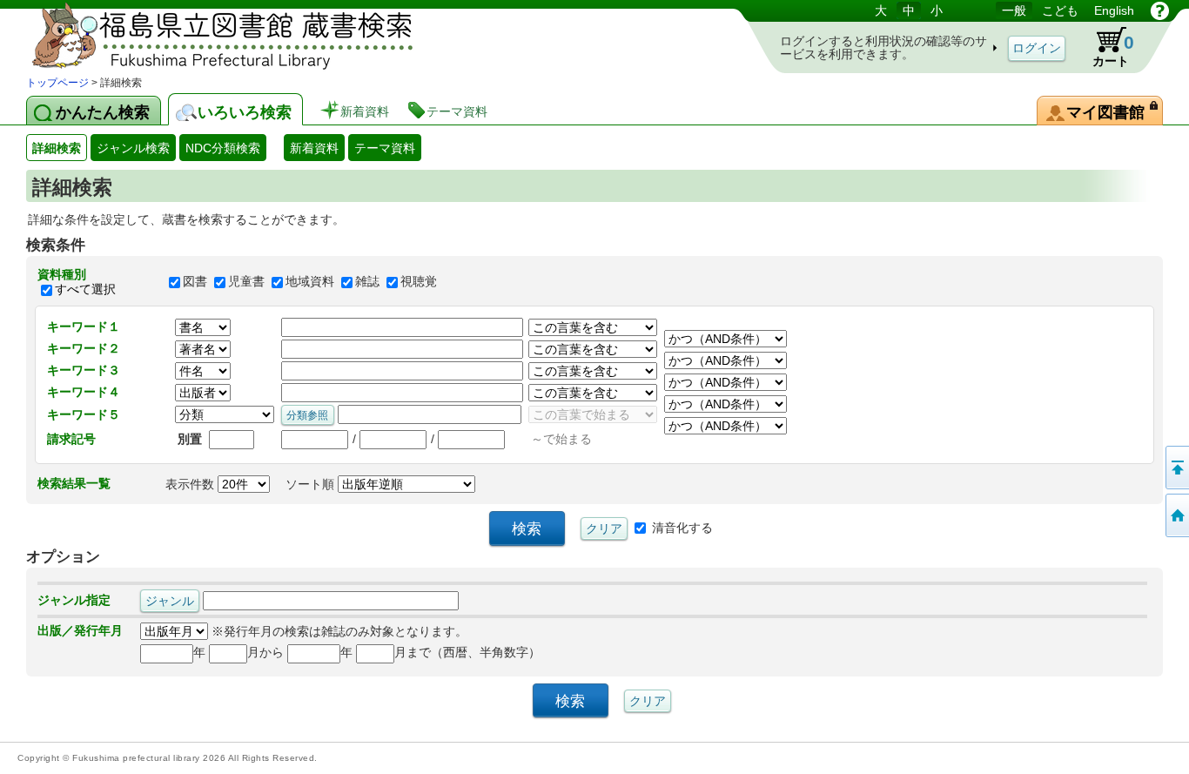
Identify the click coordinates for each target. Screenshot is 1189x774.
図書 (195, 282)
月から (265, 652)
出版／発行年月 (80, 630)
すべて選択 (85, 289)
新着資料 (314, 148)
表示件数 (191, 484)
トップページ (57, 83)
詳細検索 (56, 148)
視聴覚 (418, 282)
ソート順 (311, 484)
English (1114, 10)
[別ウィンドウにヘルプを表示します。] (1160, 10)
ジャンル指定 (74, 600)
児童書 (246, 282)
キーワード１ (83, 326)
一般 (1014, 10)
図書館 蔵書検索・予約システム (209, 37)
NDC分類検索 (222, 148)
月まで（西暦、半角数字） (467, 652)
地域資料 (309, 282)
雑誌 (367, 282)
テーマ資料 (384, 148)
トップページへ (1176, 515)
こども (1060, 10)
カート (1113, 50)
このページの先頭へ (1176, 467)
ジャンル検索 (133, 148)
